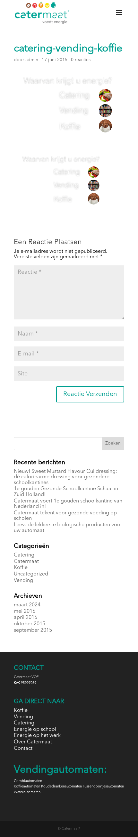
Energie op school (35, 729)
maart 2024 (27, 605)
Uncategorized (31, 574)
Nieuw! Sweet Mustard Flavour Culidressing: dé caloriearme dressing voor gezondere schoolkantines (65, 477)
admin (31, 60)
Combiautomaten (28, 781)
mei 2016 (24, 611)
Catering (24, 555)
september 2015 (33, 630)
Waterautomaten (27, 792)
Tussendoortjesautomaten (103, 786)
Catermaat (26, 561)
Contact (23, 748)
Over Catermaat (33, 742)
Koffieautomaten (27, 786)
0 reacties (81, 60)
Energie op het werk (37, 735)
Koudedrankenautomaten (61, 786)
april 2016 (25, 617)
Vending (23, 580)
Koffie (21, 567)
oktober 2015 (29, 624)
